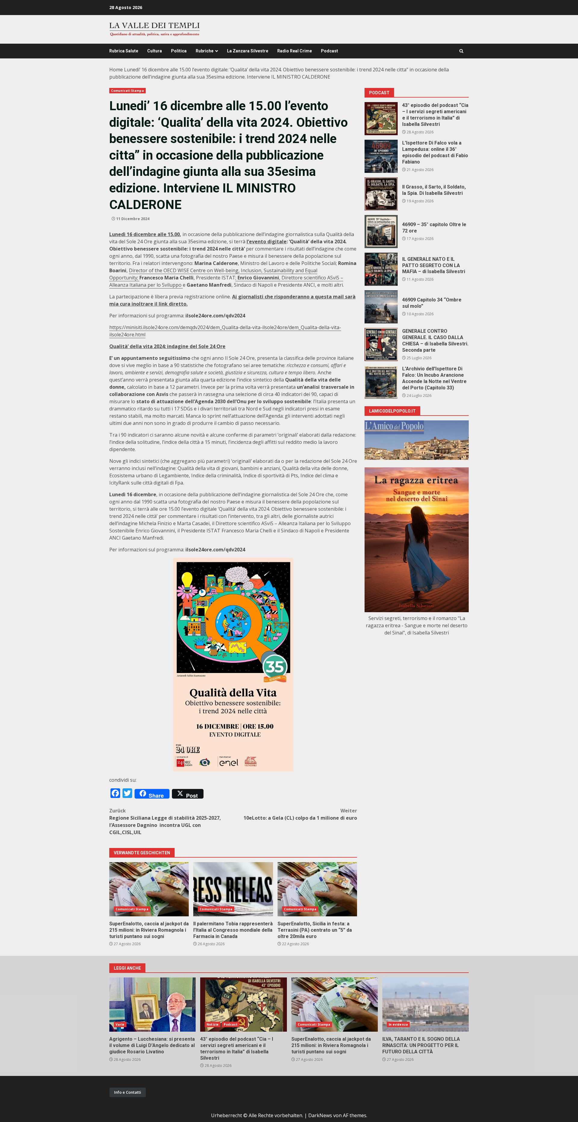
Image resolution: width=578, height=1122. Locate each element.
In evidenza (398, 1024)
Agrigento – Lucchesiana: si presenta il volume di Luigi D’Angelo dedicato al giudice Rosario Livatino (152, 1004)
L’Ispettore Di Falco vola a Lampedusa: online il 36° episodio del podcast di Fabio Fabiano (381, 156)
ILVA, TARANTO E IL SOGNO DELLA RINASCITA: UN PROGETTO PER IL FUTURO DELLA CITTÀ (425, 1004)
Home (116, 69)
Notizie (213, 1024)
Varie (120, 1024)
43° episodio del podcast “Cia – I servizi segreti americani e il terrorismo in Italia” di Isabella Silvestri (381, 118)
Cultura (154, 50)
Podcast (329, 50)
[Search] (461, 51)
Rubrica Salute (123, 50)
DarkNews (320, 1115)
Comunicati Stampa (127, 91)
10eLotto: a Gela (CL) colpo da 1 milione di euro (300, 814)
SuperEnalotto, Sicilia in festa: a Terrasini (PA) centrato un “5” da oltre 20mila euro (317, 889)
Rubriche (204, 50)
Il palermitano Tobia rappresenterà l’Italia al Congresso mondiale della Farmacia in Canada (233, 889)
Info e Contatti (127, 1092)
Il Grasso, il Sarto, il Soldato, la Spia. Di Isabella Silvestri (381, 193)
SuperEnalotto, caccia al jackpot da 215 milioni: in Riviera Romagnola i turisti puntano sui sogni (149, 889)
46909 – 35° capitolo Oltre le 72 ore (381, 231)
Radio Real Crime (294, 50)
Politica (179, 50)
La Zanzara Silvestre (247, 50)
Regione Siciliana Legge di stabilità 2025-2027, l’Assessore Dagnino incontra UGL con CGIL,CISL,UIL (165, 821)
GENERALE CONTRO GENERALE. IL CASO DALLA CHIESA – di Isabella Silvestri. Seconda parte (381, 344)
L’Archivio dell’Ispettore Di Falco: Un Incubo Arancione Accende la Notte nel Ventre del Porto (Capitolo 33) (381, 382)
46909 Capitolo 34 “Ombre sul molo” (381, 306)
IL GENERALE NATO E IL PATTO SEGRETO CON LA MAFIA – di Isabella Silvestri (381, 269)
